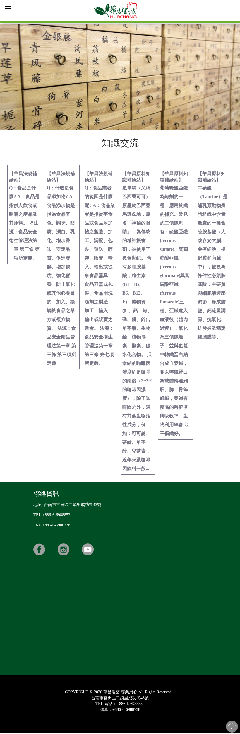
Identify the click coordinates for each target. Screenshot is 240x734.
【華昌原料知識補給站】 (137, 321)
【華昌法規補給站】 (24, 216)
